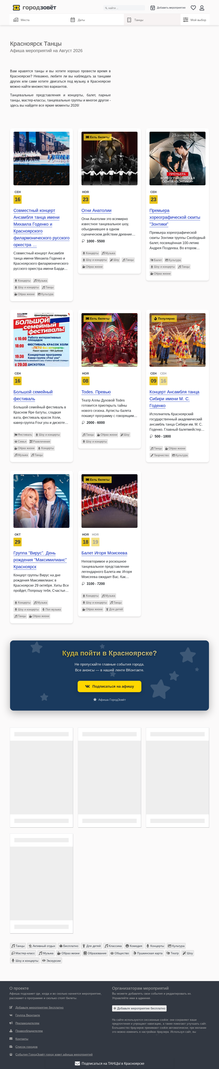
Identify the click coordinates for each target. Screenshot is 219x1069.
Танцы (138, 20)
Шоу (116, 259)
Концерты (24, 280)
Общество (121, 953)
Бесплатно (70, 946)
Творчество (161, 455)
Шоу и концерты (28, 287)
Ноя (85, 192)
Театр (174, 953)
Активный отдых (43, 946)
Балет (158, 260)
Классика (115, 946)
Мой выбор (198, 20)
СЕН (153, 373)
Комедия (135, 946)
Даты (81, 20)
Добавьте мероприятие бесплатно (140, 1008)
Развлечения (41, 441)
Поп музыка (53, 609)
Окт (18, 534)
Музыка (42, 280)
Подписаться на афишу (113, 686)
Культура (47, 294)
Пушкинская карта (149, 953)
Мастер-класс (25, 953)
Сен (18, 192)
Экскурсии (53, 960)
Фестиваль (25, 434)
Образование (97, 953)
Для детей (116, 609)
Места (25, 20)
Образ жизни (26, 294)
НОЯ (85, 534)
